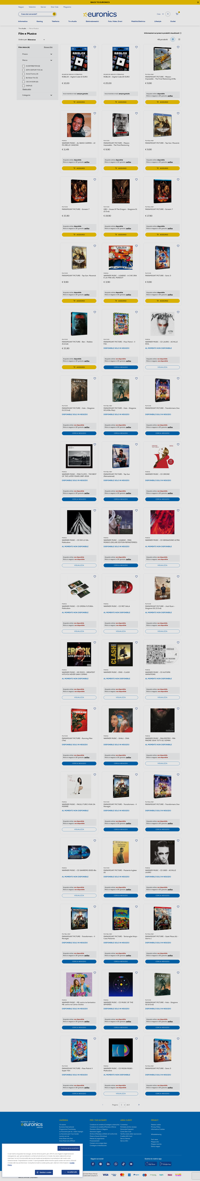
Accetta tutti (72, 1172)
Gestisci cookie (45, 1172)
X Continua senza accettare (69, 1148)
